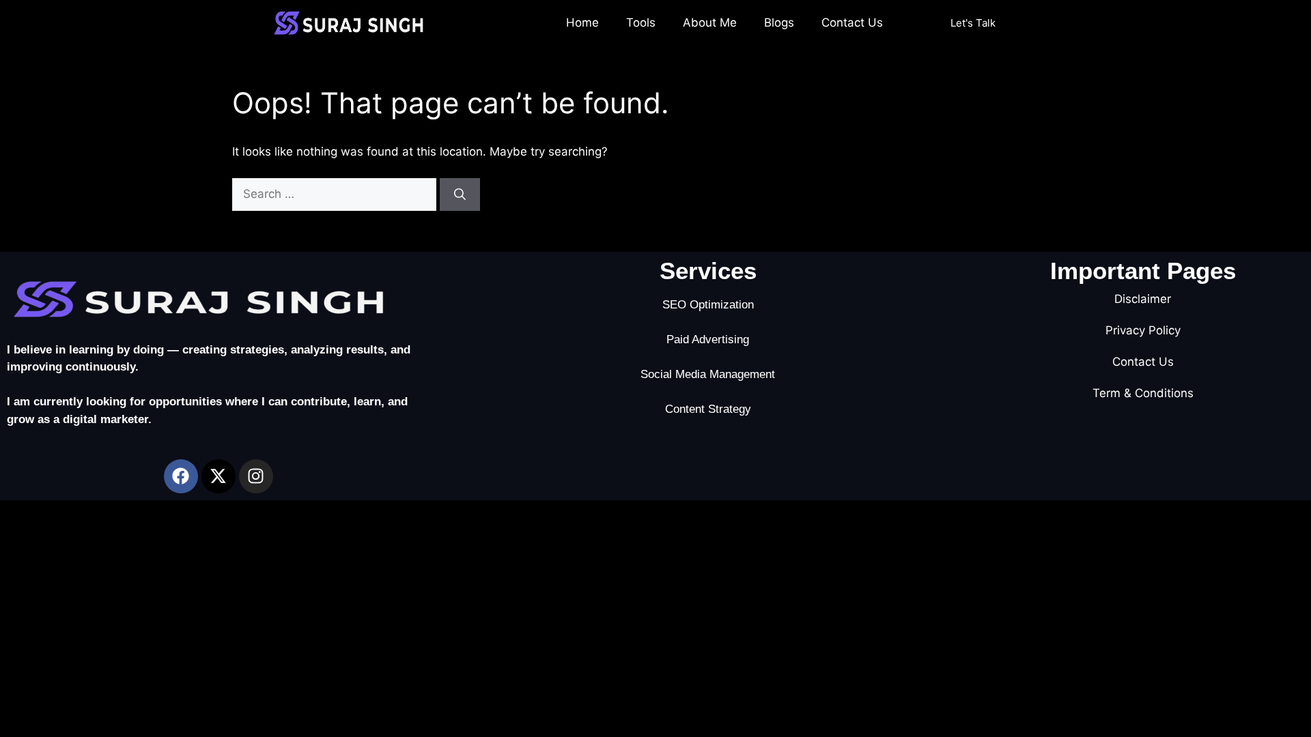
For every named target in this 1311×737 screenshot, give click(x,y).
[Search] (460, 194)
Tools (641, 22)
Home (582, 22)
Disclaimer (1142, 299)
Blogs (779, 22)
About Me (710, 22)
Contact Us (852, 22)
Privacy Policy (1143, 330)
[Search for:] (336, 194)
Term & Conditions (1143, 393)
